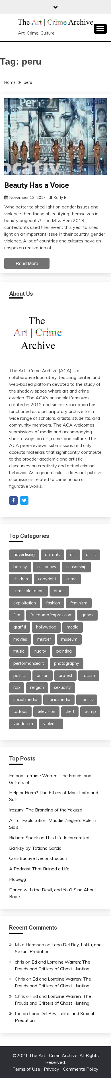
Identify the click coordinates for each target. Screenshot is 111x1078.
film (16, 614)
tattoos (20, 711)
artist (91, 554)
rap (16, 687)
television (46, 711)
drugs (59, 590)
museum (69, 639)
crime (71, 578)
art (73, 554)
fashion (53, 603)
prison (42, 675)
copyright (47, 578)
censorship (76, 566)
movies (20, 639)
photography (66, 663)
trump (90, 711)
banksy (20, 566)
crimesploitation (28, 590)
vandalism (23, 723)
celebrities (46, 566)
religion (37, 687)
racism (89, 675)
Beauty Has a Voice (36, 185)
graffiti (19, 627)
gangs (87, 614)
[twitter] (24, 500)
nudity (40, 651)
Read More (27, 263)
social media (25, 699)
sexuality (62, 687)
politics (19, 675)
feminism (78, 603)
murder (44, 639)
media (73, 627)
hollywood (46, 627)
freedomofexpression (50, 614)
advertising (24, 554)
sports (87, 699)
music (18, 651)
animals (52, 554)
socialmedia (59, 699)
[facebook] (13, 500)
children (20, 578)
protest (65, 675)
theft (69, 711)
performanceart (28, 663)
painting (64, 651)
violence (51, 723)
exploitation (24, 603)
